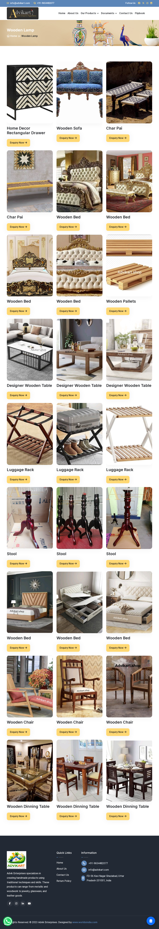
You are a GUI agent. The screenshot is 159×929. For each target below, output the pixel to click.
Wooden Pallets (121, 301)
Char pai (114, 128)
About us (73, 13)
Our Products (88, 13)
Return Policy (64, 880)
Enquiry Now (17, 142)
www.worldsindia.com (84, 922)
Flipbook (140, 13)
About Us (62, 868)
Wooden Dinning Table (28, 806)
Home (62, 13)
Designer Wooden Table (29, 385)
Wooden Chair (20, 722)
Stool (12, 553)
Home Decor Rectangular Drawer (26, 130)
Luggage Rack (20, 469)
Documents (107, 13)
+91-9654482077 (45, 3)
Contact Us (63, 874)
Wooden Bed (69, 217)
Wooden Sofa (69, 128)
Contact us (126, 13)
